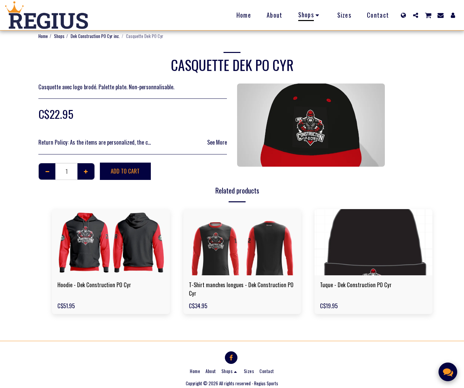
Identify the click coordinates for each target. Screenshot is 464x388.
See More (217, 142)
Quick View (111, 272)
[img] (111, 242)
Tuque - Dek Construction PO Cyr (356, 285)
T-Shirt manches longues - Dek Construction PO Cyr (241, 289)
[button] (415, 15)
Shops (59, 36)
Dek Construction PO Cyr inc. (95, 36)
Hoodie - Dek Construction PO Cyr (94, 285)
